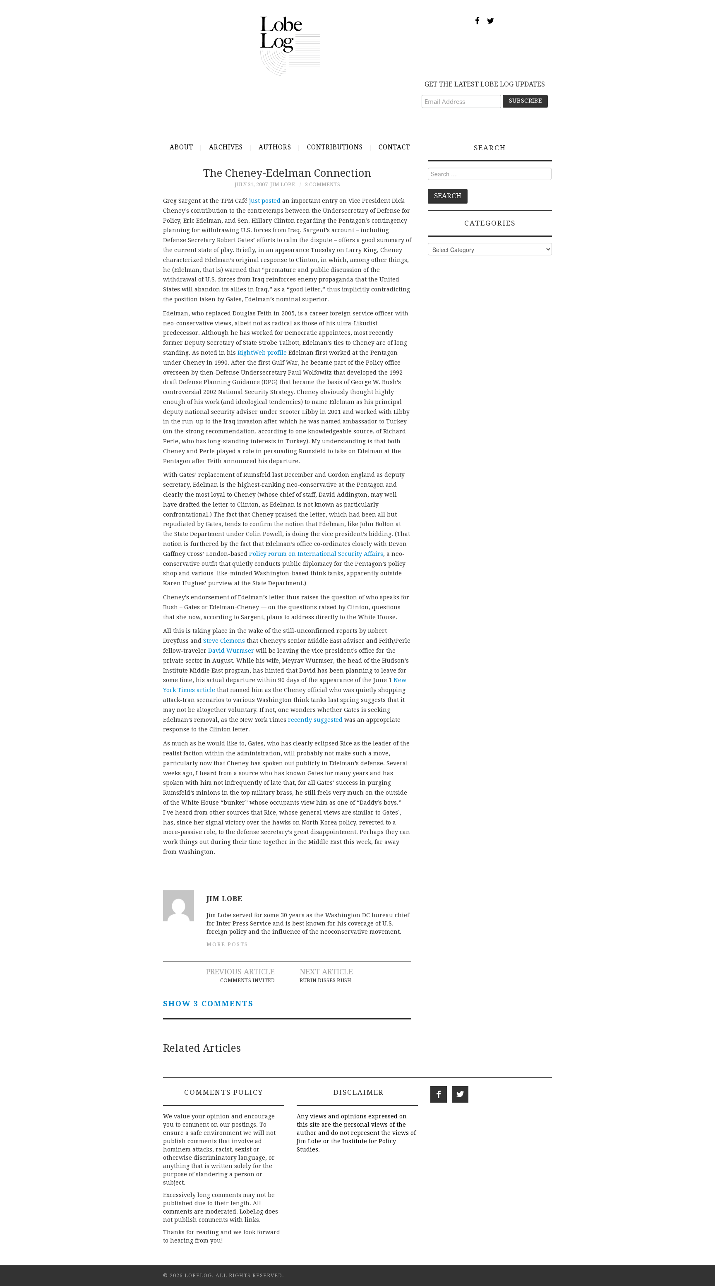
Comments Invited (247, 980)
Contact (394, 147)
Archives (226, 147)
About (181, 147)
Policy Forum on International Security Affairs (316, 553)
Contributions (335, 147)
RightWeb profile (262, 352)
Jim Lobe (282, 184)
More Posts (227, 944)
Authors (275, 147)
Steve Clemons (224, 640)
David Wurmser (231, 650)
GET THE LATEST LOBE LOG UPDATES (485, 84)
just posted (265, 200)
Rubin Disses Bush (325, 980)
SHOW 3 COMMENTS (208, 1003)
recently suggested (315, 719)
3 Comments (322, 184)
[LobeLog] (290, 46)
